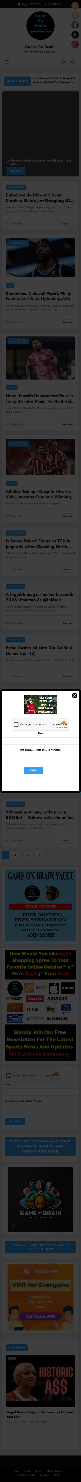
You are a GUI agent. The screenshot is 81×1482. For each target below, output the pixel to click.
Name (40, 733)
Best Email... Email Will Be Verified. (40, 750)
